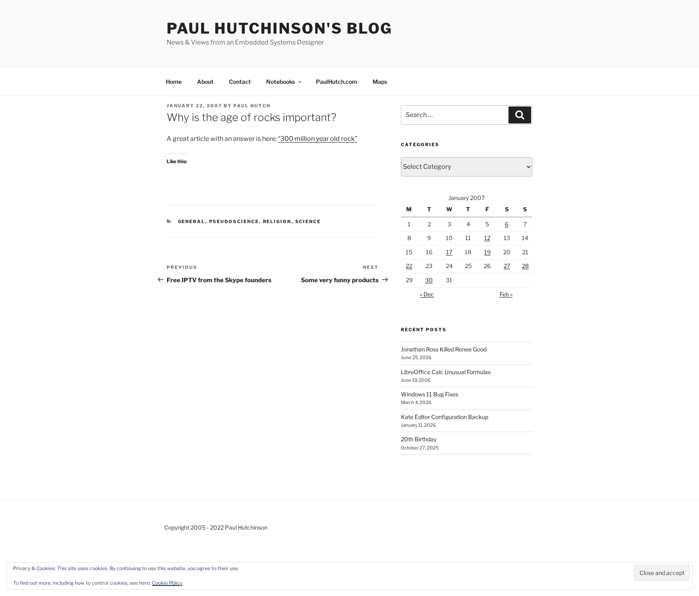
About (205, 81)
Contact (240, 81)
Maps (380, 81)
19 (487, 252)
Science (308, 221)
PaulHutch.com (336, 81)
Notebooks (280, 81)
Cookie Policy (167, 583)
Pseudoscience (234, 221)
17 (449, 252)
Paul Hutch (252, 106)
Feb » (506, 294)
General (191, 221)
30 (429, 280)
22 (409, 265)
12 (487, 237)
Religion (277, 221)
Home (174, 81)
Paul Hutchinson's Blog (279, 28)
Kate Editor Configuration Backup (444, 416)
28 (525, 265)
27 (507, 265)
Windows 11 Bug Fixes (429, 394)
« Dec (427, 294)
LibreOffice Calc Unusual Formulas (446, 371)
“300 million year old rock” (317, 139)
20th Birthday (418, 439)
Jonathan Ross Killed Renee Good (444, 349)
